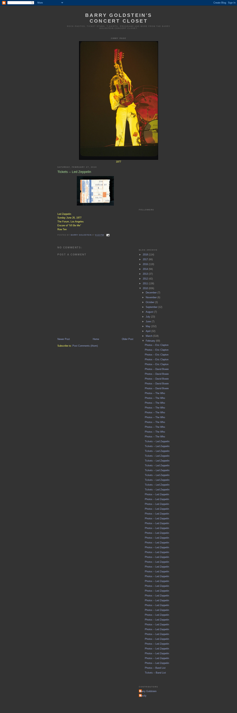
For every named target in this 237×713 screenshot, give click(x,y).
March (149, 336)
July (148, 316)
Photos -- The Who (155, 393)
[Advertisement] (157, 181)
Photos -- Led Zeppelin (157, 494)
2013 (146, 273)
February (151, 340)
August (150, 311)
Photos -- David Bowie (157, 369)
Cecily (143, 695)
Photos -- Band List (155, 667)
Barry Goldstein (148, 691)
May (148, 326)
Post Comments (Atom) (85, 345)
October (150, 302)
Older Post (127, 339)
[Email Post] (108, 235)
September (152, 307)
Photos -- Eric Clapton (156, 345)
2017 (146, 259)
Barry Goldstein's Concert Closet (118, 18)
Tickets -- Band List (155, 672)
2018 (146, 254)
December (151, 292)
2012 (146, 278)
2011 (146, 283)
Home (96, 339)
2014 (146, 269)
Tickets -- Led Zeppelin (157, 441)
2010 (146, 288)
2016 (146, 264)
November (151, 297)
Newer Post (63, 339)
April (148, 331)
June (149, 321)
